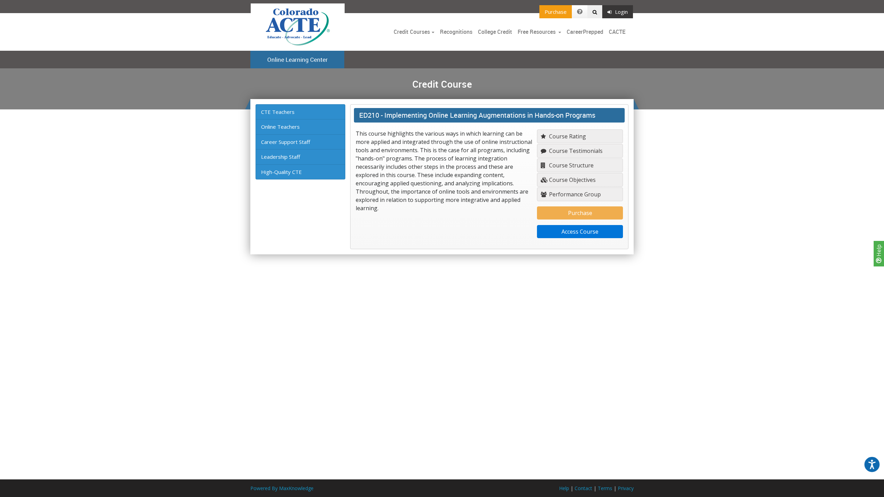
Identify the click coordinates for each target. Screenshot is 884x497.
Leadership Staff (280, 156)
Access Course (579, 231)
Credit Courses (412, 32)
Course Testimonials (575, 151)
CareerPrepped (585, 32)
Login (621, 11)
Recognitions (456, 32)
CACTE (617, 32)
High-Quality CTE (281, 171)
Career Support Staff (285, 141)
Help (879, 251)
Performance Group (574, 194)
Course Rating (567, 136)
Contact (583, 488)
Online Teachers (280, 126)
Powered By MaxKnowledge (282, 488)
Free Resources (537, 32)
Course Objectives (572, 180)
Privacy (626, 488)
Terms (605, 488)
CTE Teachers (278, 111)
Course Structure (571, 165)
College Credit (495, 32)
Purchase (556, 11)
